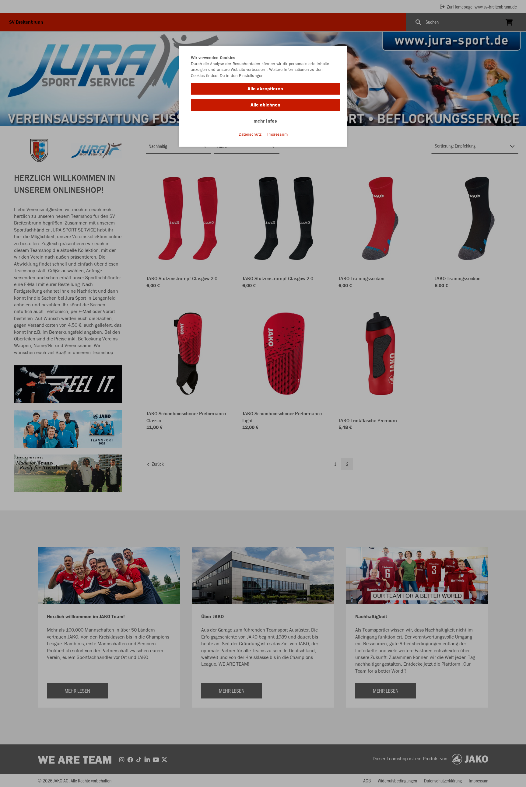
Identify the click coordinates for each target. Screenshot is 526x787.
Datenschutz (250, 134)
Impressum (277, 134)
